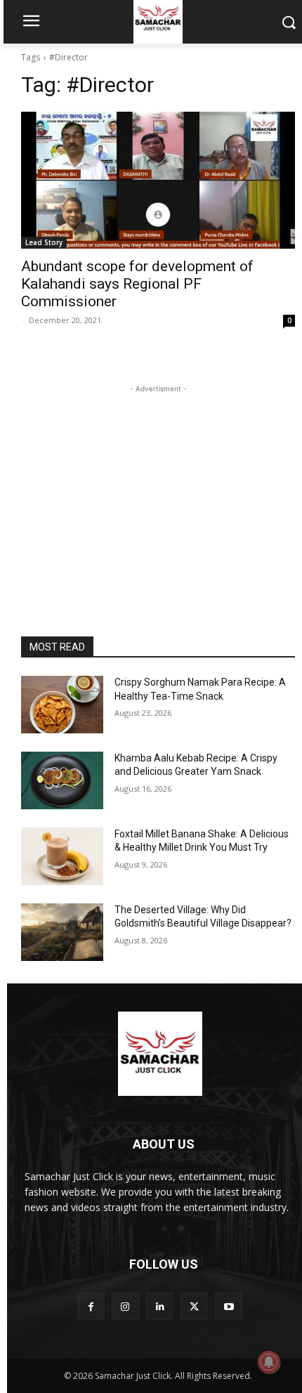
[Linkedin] (159, 1306)
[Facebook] (91, 1306)
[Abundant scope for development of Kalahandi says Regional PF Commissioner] (158, 180)
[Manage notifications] (269, 1362)
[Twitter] (194, 1306)
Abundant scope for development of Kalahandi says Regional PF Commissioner (137, 284)
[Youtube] (228, 1306)
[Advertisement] (158, 484)
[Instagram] (125, 1306)
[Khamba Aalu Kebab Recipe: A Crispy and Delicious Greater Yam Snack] (62, 780)
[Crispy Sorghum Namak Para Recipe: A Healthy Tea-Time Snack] (62, 704)
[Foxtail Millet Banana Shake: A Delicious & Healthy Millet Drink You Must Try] (62, 856)
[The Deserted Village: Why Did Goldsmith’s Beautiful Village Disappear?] (62, 932)
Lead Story (44, 242)
